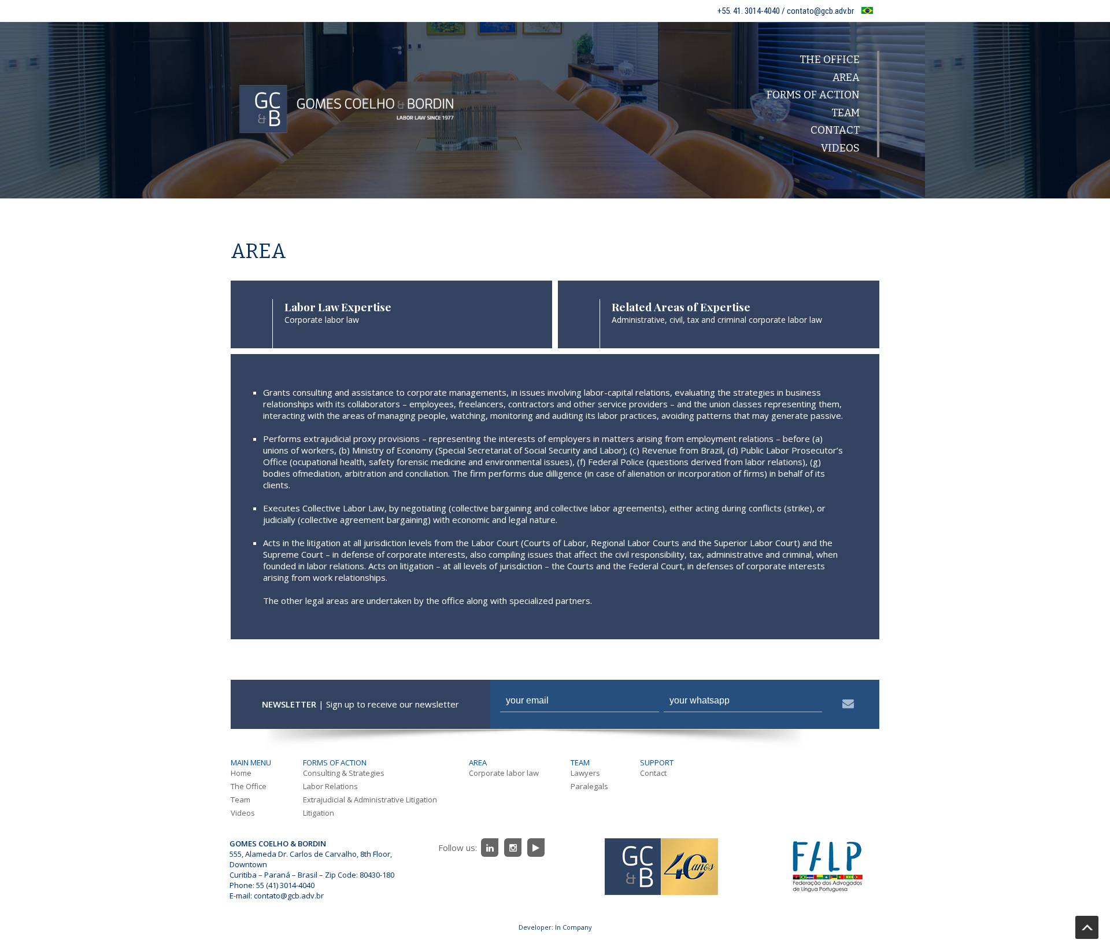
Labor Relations (330, 786)
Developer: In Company (555, 927)
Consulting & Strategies (343, 773)
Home (241, 773)
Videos (840, 148)
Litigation (318, 813)
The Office (830, 59)
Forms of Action (813, 95)
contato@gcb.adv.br (289, 895)
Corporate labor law (504, 773)
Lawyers (585, 773)
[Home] (346, 179)
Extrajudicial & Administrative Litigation (370, 799)
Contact (835, 130)
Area (846, 77)
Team (845, 112)
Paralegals (589, 786)
